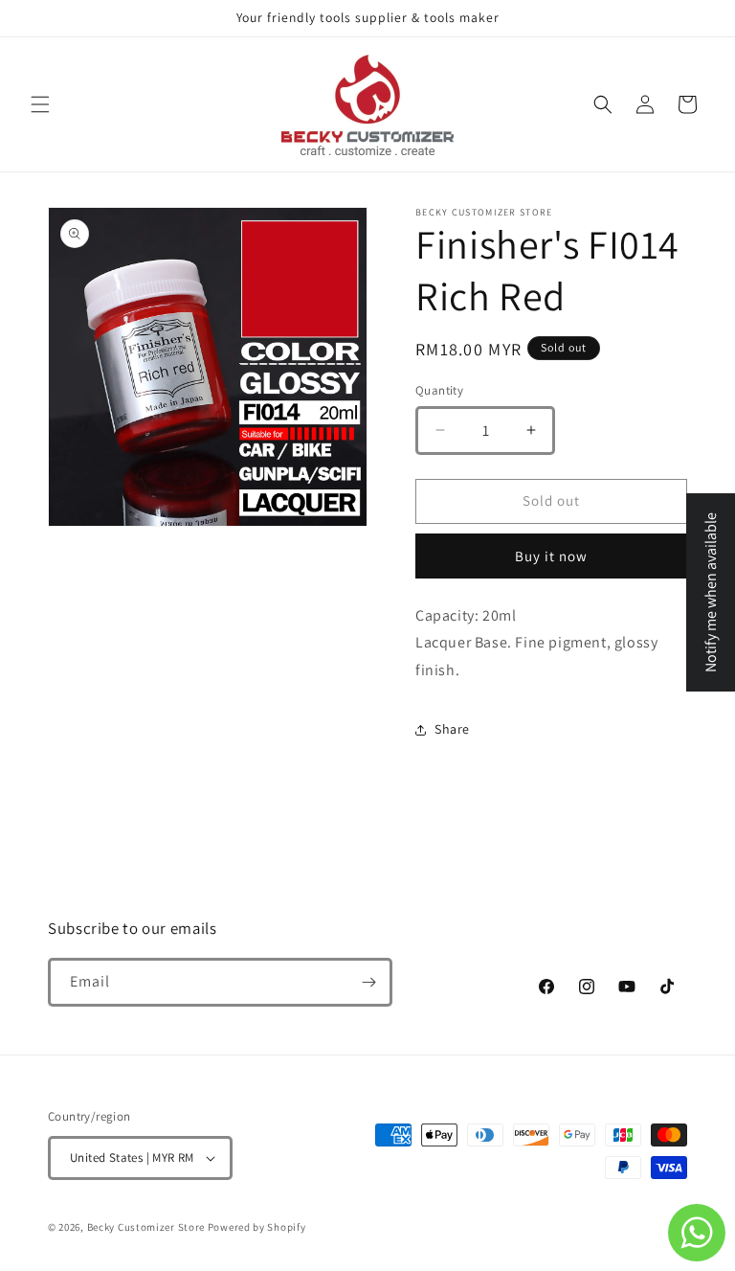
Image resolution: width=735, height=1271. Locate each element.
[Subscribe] (368, 982)
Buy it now (551, 556)
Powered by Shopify (257, 1227)
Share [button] (452, 729)
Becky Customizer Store (146, 1227)
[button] (40, 104)
